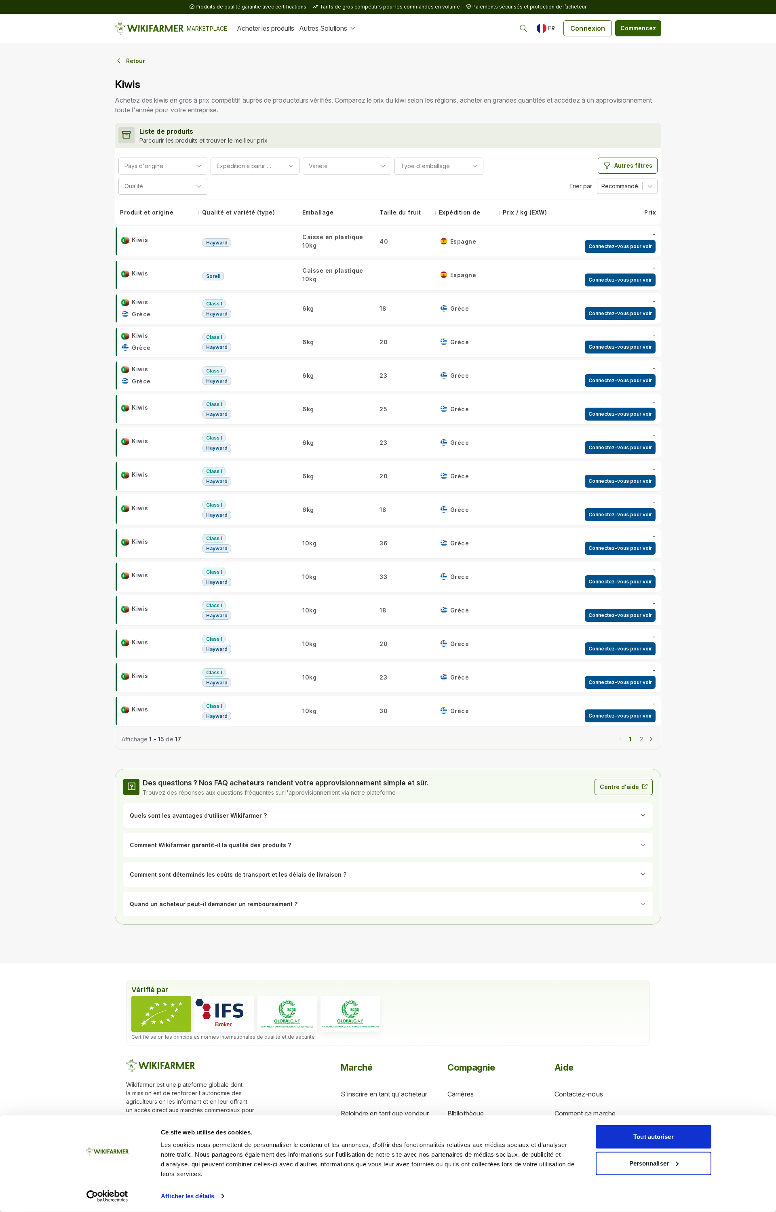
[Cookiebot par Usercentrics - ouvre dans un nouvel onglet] (107, 1196)
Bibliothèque (465, 1113)
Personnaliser (649, 1162)
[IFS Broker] (224, 1014)
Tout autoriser (653, 1136)
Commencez (638, 28)
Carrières (460, 1094)
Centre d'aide (619, 786)
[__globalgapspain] (350, 1014)
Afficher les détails (187, 1196)
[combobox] (166, 166)
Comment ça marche (585, 1113)
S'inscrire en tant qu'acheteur (384, 1094)
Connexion (587, 28)
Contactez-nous (579, 1094)
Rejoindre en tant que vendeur (385, 1113)
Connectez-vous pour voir (620, 246)
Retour (135, 60)
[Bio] (161, 1014)
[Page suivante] (651, 738)
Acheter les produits (265, 28)
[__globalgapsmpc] (287, 1014)
